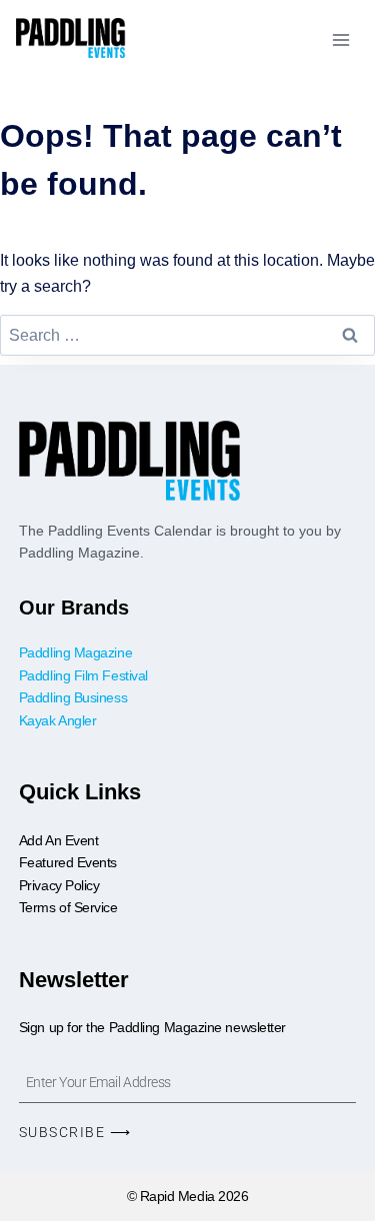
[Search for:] (187, 335)
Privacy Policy (59, 885)
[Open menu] (340, 39)
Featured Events (68, 862)
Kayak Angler (58, 720)
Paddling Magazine (75, 652)
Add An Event (59, 840)
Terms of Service (68, 907)
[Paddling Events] (71, 39)
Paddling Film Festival (83, 675)
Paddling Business (75, 697)
